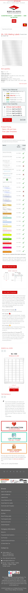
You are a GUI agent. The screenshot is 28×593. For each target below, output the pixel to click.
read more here (9, 306)
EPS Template (5, 325)
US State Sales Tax (5, 543)
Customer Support (15, 2)
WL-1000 (14, 354)
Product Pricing (6, 127)
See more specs (23, 83)
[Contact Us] (23, 471)
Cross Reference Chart (6, 500)
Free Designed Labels (6, 519)
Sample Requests (5, 524)
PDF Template (5, 313)
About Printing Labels (6, 516)
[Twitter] (10, 471)
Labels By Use (4, 497)
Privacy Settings (12, 589)
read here (8, 302)
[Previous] (2, 397)
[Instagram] (17, 471)
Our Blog (3, 513)
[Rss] (13, 471)
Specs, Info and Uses (9, 129)
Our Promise (4, 537)
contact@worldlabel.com (9, 560)
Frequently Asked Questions (7, 535)
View (14, 389)
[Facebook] (7, 471)
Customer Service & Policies (8, 540)
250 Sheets (13, 109)
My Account (22, 2)
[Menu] (14, 21)
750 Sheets (13, 113)
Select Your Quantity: (10, 104)
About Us (8, 2)
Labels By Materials (5, 494)
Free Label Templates (9, 131)
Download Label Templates (7, 505)
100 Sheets (13, 107)
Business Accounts (6, 521)
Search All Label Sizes (6, 491)
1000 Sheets (14, 115)
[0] (25, 25)
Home (4, 2)
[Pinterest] (4, 471)
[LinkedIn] (20, 471)
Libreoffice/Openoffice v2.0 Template (11, 332)
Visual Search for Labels (7, 503)
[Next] (5, 397)
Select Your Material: (10, 89)
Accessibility (20, 589)
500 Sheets (13, 111)
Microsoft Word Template (8, 309)
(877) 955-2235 (11, 558)
